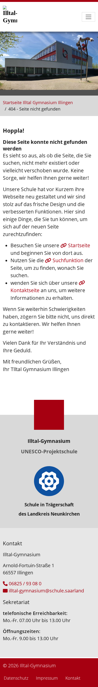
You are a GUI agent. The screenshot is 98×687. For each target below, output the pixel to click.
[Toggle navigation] (88, 17)
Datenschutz (16, 678)
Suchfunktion (69, 260)
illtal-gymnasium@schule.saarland (46, 590)
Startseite (79, 245)
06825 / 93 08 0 (25, 583)
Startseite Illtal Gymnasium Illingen (38, 102)
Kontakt (72, 678)
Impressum (47, 678)
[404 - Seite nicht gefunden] (15, 17)
